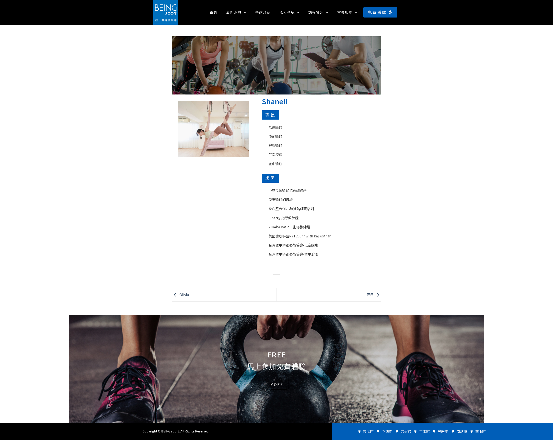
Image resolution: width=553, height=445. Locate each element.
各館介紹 (263, 12)
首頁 (214, 12)
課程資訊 (316, 12)
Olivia (184, 294)
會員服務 (345, 12)
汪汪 (370, 294)
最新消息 (234, 12)
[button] (380, 12)
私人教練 (287, 12)
